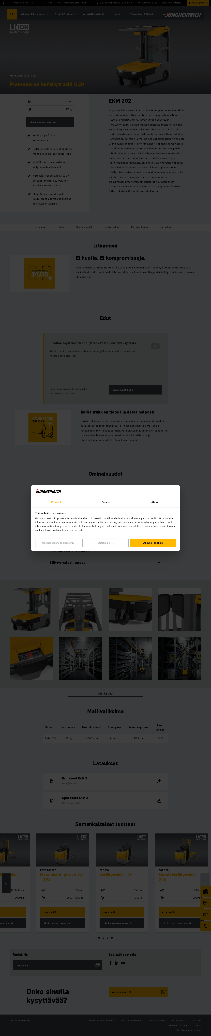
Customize (103, 542)
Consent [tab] (56, 502)
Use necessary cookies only (58, 542)
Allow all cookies (153, 542)
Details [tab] (106, 502)
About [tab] (155, 502)
